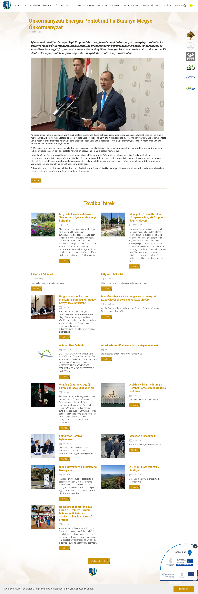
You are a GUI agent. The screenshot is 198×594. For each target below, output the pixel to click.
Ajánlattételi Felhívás (72, 345)
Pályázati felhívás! (42, 274)
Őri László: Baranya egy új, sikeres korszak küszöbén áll (76, 386)
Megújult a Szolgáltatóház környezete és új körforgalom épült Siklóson (147, 217)
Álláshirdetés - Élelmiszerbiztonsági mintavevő (129, 345)
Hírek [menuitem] (18, 5)
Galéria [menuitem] (167, 5)
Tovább (64, 261)
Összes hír (98, 560)
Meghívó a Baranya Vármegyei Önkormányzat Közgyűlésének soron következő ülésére (128, 298)
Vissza (35, 180)
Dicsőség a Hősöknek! (142, 435)
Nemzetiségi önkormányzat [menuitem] (92, 5)
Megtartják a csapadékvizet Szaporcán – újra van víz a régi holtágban (77, 217)
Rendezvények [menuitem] (150, 5)
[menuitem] (190, 35)
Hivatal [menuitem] (115, 5)
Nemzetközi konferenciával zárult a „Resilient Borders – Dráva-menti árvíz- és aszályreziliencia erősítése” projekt (76, 513)
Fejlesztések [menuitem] (131, 5)
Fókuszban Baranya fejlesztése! (70, 437)
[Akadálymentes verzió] (191, 5)
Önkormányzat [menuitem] (64, 5)
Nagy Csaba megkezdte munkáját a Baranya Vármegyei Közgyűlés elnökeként (77, 299)
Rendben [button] (183, 589)
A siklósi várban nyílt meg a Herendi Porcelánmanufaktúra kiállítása (147, 388)
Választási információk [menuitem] (38, 5)
